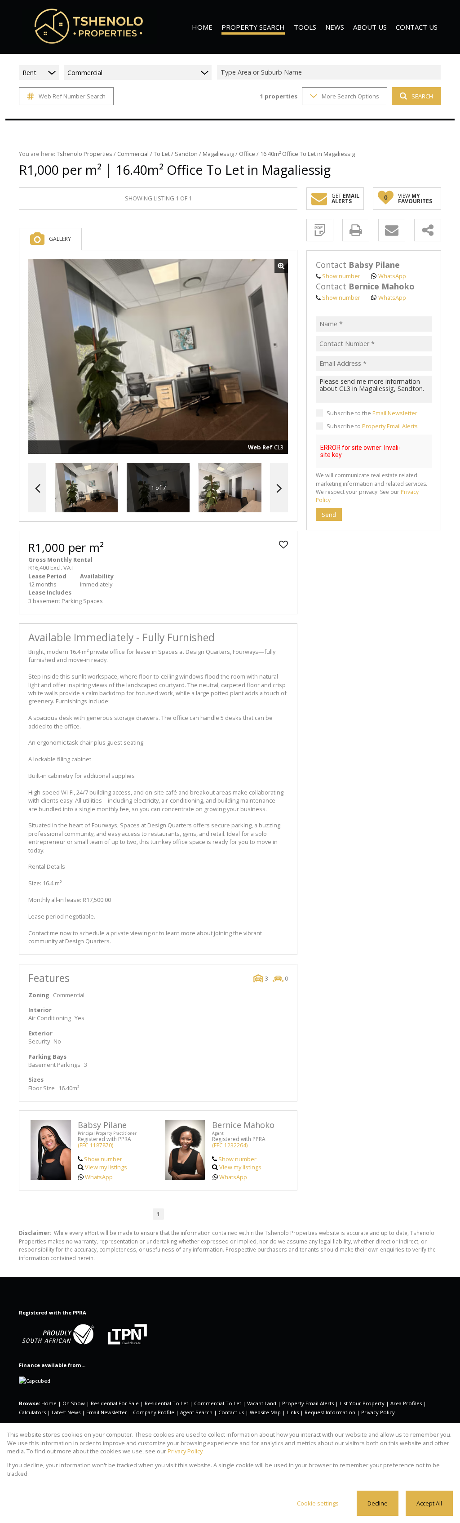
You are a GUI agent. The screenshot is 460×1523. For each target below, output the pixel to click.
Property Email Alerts (390, 426)
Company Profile (153, 1412)
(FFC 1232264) (230, 1145)
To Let (162, 154)
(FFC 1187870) (95, 1145)
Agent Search (196, 1412)
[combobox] (330, 72)
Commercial (133, 154)
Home (49, 1403)
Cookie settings (318, 1503)
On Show (73, 1403)
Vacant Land (261, 1403)
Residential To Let (166, 1403)
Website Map (265, 1412)
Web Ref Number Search (72, 96)
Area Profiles (406, 1403)
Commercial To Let (217, 1403)
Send (329, 515)
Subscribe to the (372, 413)
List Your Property (362, 1403)
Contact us (231, 1412)
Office (247, 154)
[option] (230, 488)
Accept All (429, 1503)
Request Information (330, 1412)
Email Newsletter (394, 413)
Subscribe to (372, 426)
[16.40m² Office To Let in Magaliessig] (158, 356)
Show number (103, 1159)
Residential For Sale (115, 1403)
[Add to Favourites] (283, 544)
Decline (377, 1503)
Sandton (186, 154)
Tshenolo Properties (84, 154)
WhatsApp (99, 1177)
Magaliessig (218, 154)
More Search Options (350, 96)
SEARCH (422, 96)
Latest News (66, 1412)
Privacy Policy (378, 1412)
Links (293, 1412)
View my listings (106, 1167)
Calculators (32, 1412)
